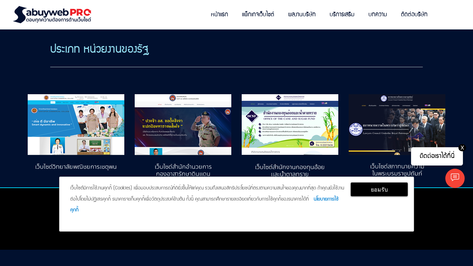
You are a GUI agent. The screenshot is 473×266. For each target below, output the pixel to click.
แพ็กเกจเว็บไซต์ (258, 14)
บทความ (377, 14)
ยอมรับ (379, 189)
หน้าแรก (219, 14)
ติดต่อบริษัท (414, 14)
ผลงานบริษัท (302, 14)
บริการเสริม (342, 14)
